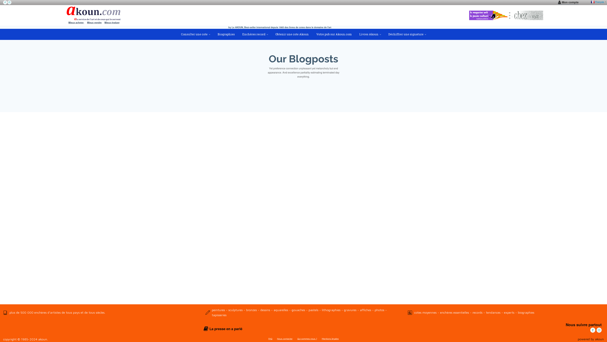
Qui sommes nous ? (307, 338)
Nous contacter (285, 338)
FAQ (270, 338)
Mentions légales (330, 338)
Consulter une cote (194, 34)
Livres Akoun (368, 34)
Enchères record (253, 34)
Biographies (226, 34)
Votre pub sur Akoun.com (334, 34)
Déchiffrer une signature (405, 34)
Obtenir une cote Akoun (292, 34)
